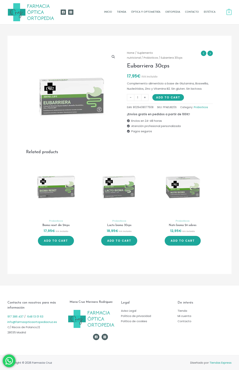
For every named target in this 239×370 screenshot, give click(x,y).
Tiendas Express (220, 363)
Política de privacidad (136, 316)
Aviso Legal (128, 311)
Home (130, 53)
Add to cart (168, 97)
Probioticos (151, 58)
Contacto (184, 321)
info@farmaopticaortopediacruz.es (32, 322)
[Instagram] (70, 12)
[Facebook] (63, 12)
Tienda (182, 311)
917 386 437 (15, 316)
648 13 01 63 (35, 316)
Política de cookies (134, 321)
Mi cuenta (184, 316)
